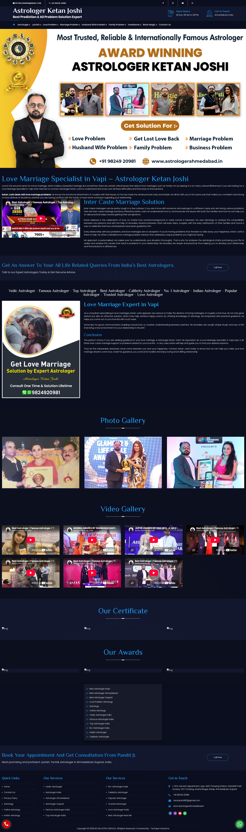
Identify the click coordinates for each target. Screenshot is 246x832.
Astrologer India (53, 792)
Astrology (94, 706)
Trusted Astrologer (118, 295)
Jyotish (36, 24)
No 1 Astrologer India (99, 727)
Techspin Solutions (160, 828)
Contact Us (165, 24)
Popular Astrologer (117, 798)
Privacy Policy (10, 798)
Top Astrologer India (100, 723)
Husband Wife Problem (93, 24)
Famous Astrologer (54, 291)
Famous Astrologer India (102, 719)
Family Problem (117, 24)
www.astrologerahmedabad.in (188, 806)
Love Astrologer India (118, 809)
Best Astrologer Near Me (120, 815)
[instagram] (173, 3)
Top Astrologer (85, 291)
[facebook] (163, 3)
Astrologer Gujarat (55, 803)
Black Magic (149, 24)
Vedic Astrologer (22, 291)
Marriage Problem (69, 24)
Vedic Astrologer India (100, 714)
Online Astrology (98, 710)
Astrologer (23, 24)
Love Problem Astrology (101, 701)
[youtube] (183, 3)
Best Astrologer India (100, 688)
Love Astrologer (150, 295)
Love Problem (50, 24)
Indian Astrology (12, 815)
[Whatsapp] (192, 3)
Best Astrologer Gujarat (101, 697)
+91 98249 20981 (58, 3)
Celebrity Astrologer (99, 736)
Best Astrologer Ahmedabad (104, 693)
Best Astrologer (112, 291)
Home (7, 786)
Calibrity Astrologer (144, 291)
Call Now (218, 267)
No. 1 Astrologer (177, 291)
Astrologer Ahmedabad (57, 798)
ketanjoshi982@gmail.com (28, 3)
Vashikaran (134, 24)
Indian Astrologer (207, 291)
